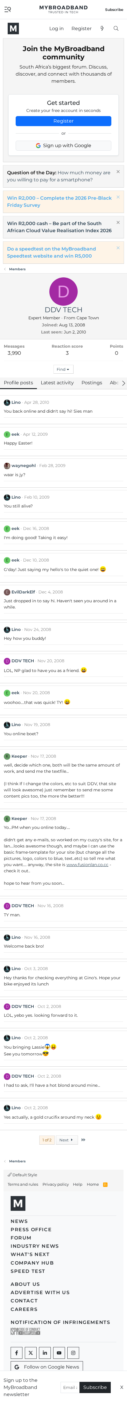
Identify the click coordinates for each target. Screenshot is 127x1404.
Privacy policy (56, 1184)
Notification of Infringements (60, 1322)
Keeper (19, 756)
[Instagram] (73, 1353)
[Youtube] (59, 1353)
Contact (24, 1301)
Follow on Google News (51, 1367)
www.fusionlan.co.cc (87, 864)
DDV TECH (23, 660)
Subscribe (95, 1387)
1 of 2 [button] (47, 1140)
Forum (21, 1238)
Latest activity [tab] (57, 382)
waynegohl (24, 465)
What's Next (30, 1254)
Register (63, 121)
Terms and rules (23, 1184)
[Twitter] (31, 1353)
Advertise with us (40, 1292)
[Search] (116, 29)
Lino (16, 402)
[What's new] (102, 29)
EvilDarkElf (23, 592)
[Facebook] (16, 1353)
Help (77, 1184)
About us (25, 1284)
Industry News (35, 1246)
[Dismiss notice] (117, 172)
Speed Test (28, 1271)
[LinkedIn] (45, 1353)
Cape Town (87, 318)
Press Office (31, 1229)
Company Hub (32, 1263)
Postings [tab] (92, 382)
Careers (24, 1309)
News (19, 1221)
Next (64, 1140)
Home (93, 1184)
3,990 (14, 353)
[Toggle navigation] (8, 9)
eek (15, 434)
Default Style (24, 1174)
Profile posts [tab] (18, 382)
